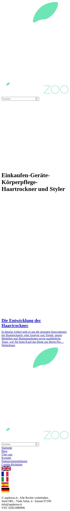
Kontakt (6, 457)
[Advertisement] (35, 280)
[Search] (37, 99)
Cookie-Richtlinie (11, 464)
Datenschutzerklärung (14, 461)
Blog (4, 451)
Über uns (6, 454)
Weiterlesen (8, 345)
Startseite (6, 447)
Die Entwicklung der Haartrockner (21, 323)
